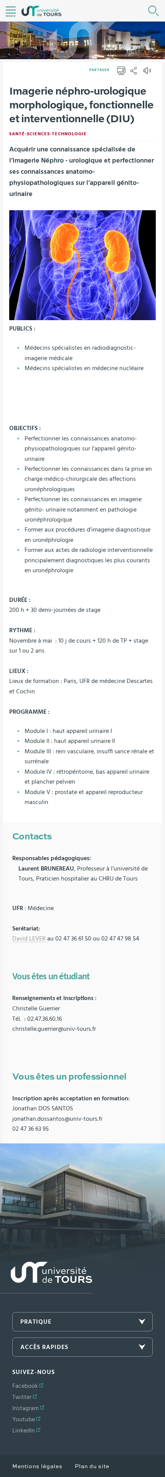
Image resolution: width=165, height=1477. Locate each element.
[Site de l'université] (46, 1278)
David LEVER (29, 938)
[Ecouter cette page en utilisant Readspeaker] (148, 73)
